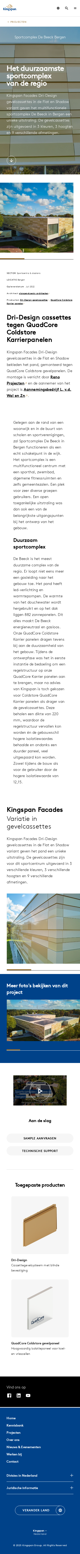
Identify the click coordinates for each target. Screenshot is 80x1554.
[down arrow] (11, 161)
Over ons (13, 1440)
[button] (75, 8)
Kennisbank (15, 1425)
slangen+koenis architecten (33, 293)
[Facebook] (9, 1396)
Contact (12, 1461)
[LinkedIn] (18, 1396)
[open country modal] (58, 8)
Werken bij (14, 1454)
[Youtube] (28, 1396)
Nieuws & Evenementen (24, 1447)
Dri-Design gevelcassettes (34, 299)
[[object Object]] (40, 1225)
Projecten (14, 1432)
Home (11, 1418)
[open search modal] (67, 8)
